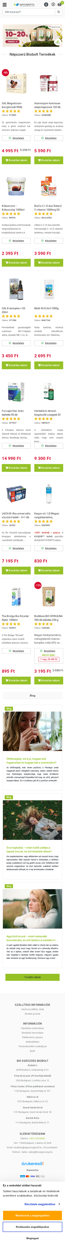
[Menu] (46, 4)
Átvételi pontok (32, 1013)
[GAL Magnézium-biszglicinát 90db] (16, 84)
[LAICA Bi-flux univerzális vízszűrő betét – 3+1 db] (16, 494)
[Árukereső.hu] (32, 1165)
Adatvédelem (32, 1041)
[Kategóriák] (4, 5)
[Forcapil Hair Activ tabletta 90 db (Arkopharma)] (16, 391)
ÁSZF (32, 1051)
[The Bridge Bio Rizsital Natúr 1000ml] (16, 596)
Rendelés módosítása (32, 1028)
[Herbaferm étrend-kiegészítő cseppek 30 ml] (48, 391)
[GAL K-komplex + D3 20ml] (16, 289)
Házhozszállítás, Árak (32, 1009)
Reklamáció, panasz (32, 1037)
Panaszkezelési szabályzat (33, 1046)
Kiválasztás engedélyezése (32, 1226)
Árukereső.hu (32, 1170)
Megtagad (32, 1238)
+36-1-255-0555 (37, 1138)
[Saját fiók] (53, 5)
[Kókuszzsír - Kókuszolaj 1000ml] (16, 186)
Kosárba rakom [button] (17, 160)
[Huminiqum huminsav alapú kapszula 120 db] (48, 84)
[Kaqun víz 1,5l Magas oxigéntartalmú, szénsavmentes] (48, 494)
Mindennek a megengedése (32, 1215)
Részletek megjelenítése (40, 1204)
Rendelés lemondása (32, 1032)
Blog (8, 708)
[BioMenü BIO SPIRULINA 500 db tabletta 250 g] (48, 596)
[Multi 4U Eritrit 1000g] (48, 289)
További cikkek (32, 977)
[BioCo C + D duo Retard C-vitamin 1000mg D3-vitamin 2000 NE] (48, 186)
